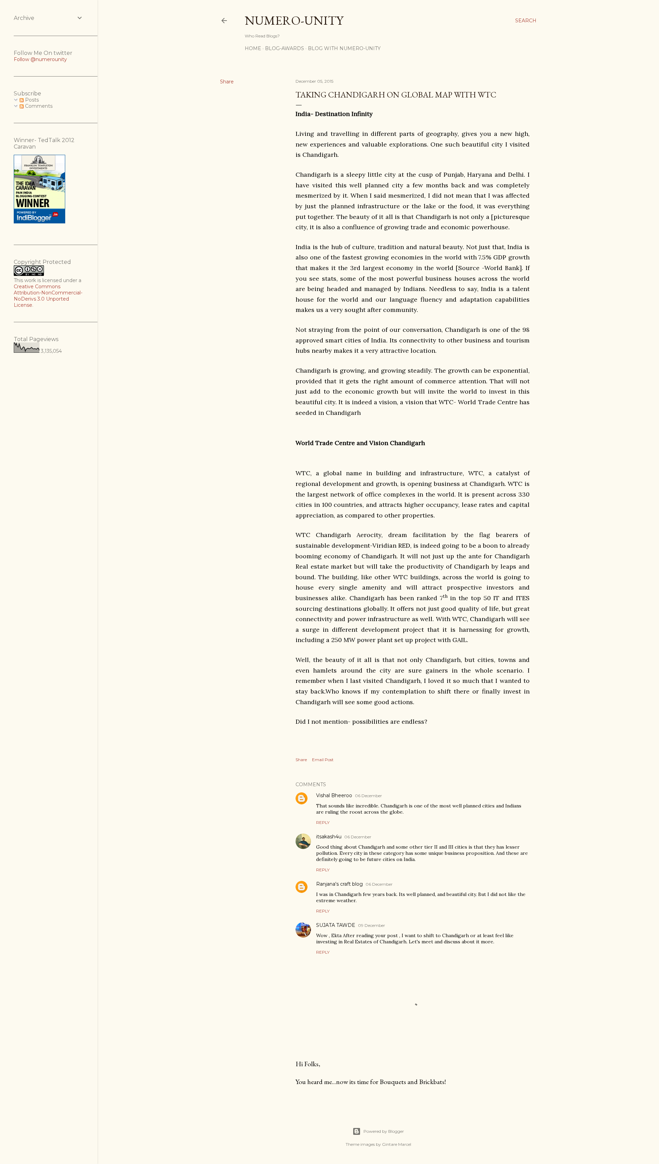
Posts (31, 100)
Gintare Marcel (396, 1144)
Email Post (323, 759)
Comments (38, 106)
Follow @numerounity (40, 59)
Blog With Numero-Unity (344, 48)
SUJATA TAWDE (335, 925)
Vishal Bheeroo (334, 795)
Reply (323, 822)
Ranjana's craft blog (339, 884)
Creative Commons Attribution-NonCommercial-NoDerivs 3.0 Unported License (48, 295)
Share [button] (227, 82)
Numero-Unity (294, 20)
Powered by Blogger (383, 1131)
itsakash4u (329, 837)
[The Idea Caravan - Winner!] (39, 222)
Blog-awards (284, 48)
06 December (368, 795)
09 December (371, 925)
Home (253, 48)
